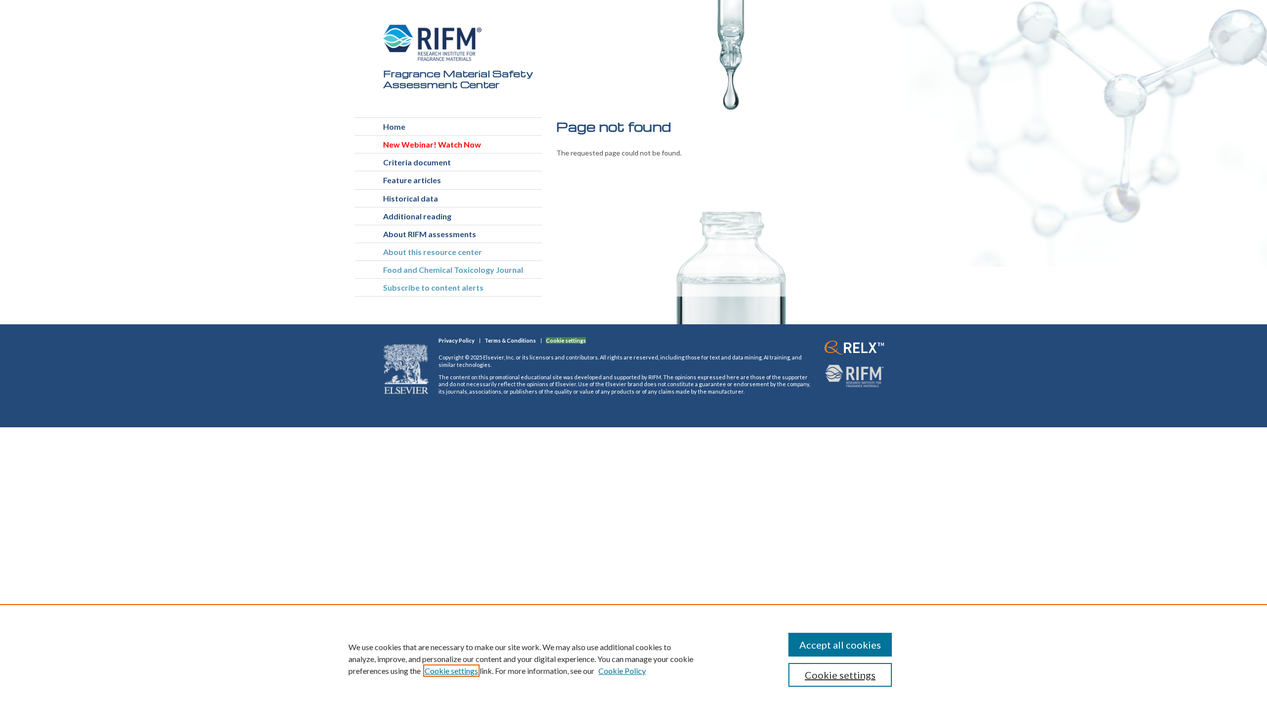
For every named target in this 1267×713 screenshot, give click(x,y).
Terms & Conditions (510, 340)
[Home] (432, 43)
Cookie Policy (622, 670)
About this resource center (432, 251)
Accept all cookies (840, 645)
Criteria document (417, 162)
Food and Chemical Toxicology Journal (453, 269)
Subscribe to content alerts (433, 287)
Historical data (410, 198)
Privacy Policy (457, 340)
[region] (633, 658)
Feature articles (412, 180)
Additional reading (417, 216)
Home (394, 126)
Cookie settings (451, 670)
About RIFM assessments (429, 234)
